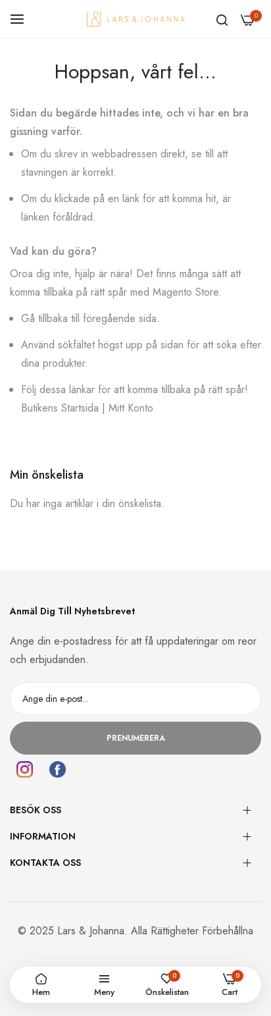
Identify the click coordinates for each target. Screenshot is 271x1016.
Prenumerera (136, 738)
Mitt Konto (131, 407)
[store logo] (135, 18)
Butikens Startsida (60, 407)
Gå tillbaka (44, 318)
